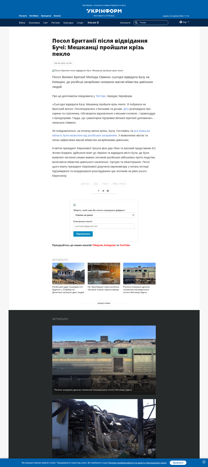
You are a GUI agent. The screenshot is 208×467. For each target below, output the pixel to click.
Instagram (110, 245)
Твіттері (100, 96)
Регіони (55, 22)
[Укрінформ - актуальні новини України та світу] (103, 10)
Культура (68, 22)
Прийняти (178, 463)
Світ (45, 22)
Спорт (80, 22)
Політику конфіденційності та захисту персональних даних (137, 463)
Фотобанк (34, 15)
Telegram (97, 245)
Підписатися (83, 234)
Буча (96, 184)
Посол (105, 184)
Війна (22, 22)
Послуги (23, 15)
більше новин (104, 303)
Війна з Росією (119, 184)
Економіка (34, 22)
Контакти (125, 22)
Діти (126, 108)
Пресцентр (46, 15)
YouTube (125, 245)
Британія (85, 184)
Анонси (57, 15)
